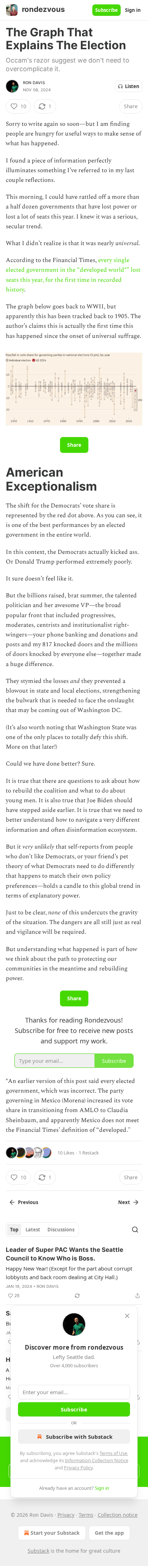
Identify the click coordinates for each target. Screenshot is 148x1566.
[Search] (135, 1229)
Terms (86, 1514)
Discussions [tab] (60, 1229)
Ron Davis (34, 82)
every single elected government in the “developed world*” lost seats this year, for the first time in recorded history (73, 275)
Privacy (65, 1514)
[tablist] (42, 1229)
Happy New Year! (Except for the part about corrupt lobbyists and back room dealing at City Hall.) (69, 1273)
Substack (38, 1550)
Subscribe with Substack (79, 1436)
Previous (28, 1202)
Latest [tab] (33, 1229)
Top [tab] (14, 1229)
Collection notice (118, 1514)
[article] (74, 1272)
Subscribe (106, 10)
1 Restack (89, 1152)
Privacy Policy (78, 1467)
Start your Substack (55, 1532)
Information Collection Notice (96, 1460)
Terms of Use (113, 1453)
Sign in (133, 10)
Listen (132, 86)
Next (124, 1202)
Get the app (109, 1532)
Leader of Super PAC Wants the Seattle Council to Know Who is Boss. (64, 1254)
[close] (127, 1316)
